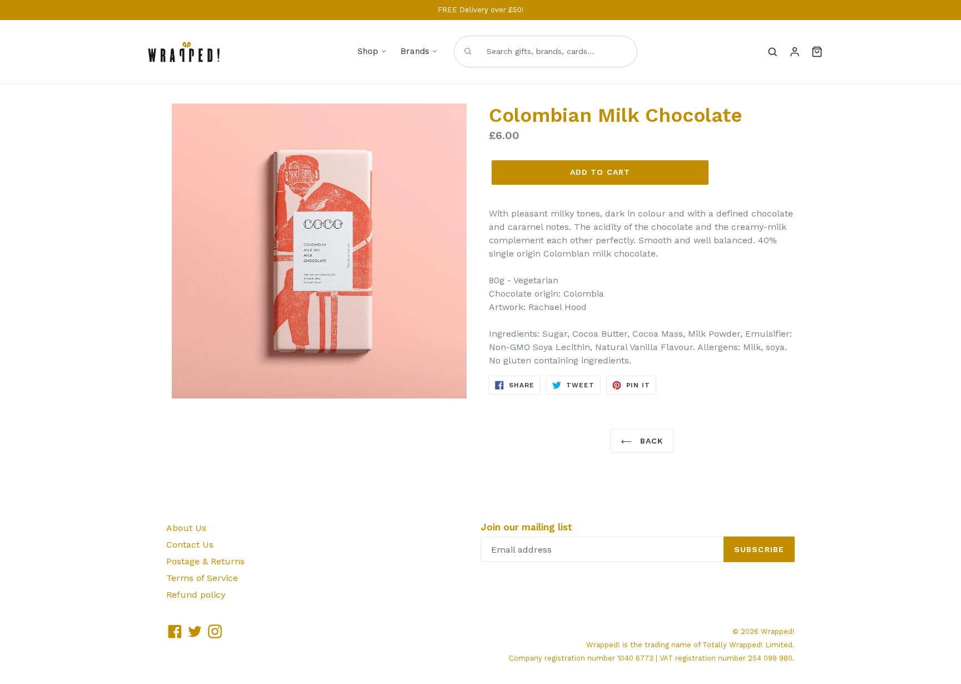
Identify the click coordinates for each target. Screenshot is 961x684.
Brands (414, 51)
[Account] (795, 52)
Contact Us (190, 544)
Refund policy (195, 594)
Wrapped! (778, 631)
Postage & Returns (205, 561)
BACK (650, 440)
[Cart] (817, 52)
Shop (368, 51)
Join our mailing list (526, 527)
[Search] (772, 52)
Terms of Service (202, 578)
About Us (186, 528)
